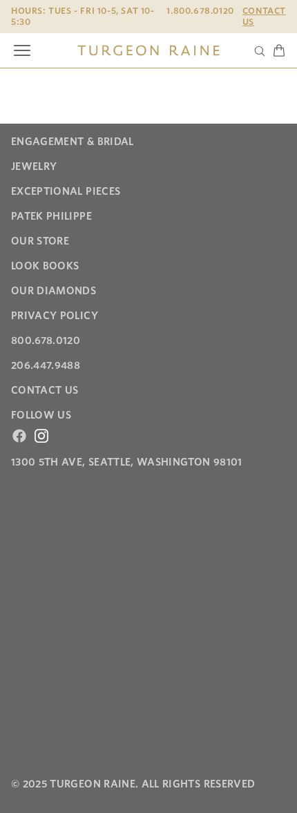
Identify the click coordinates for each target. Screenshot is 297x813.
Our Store (40, 241)
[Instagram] (41, 436)
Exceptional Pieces (65, 191)
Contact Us (264, 16)
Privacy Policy (54, 315)
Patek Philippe (51, 216)
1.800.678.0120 (199, 11)
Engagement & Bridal (72, 141)
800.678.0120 (45, 340)
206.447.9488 (45, 365)
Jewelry (34, 166)
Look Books (45, 265)
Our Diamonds (53, 290)
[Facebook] (19, 436)
